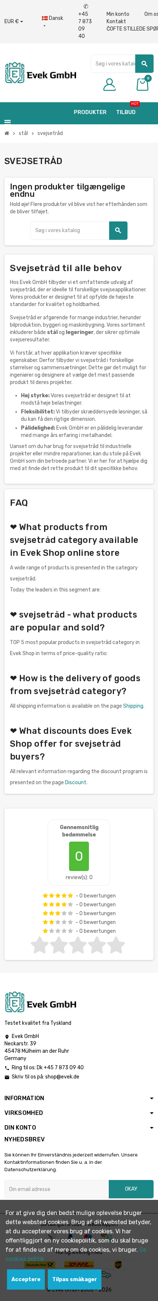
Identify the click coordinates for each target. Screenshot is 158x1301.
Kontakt (116, 21)
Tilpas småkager (74, 1279)
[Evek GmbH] (40, 72)
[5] (70, 896)
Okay (131, 1189)
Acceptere (25, 1279)
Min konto (118, 14)
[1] (45, 896)
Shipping (133, 706)
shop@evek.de (62, 1077)
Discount (75, 782)
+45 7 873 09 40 (85, 21)
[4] (64, 896)
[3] (58, 896)
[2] (51, 896)
